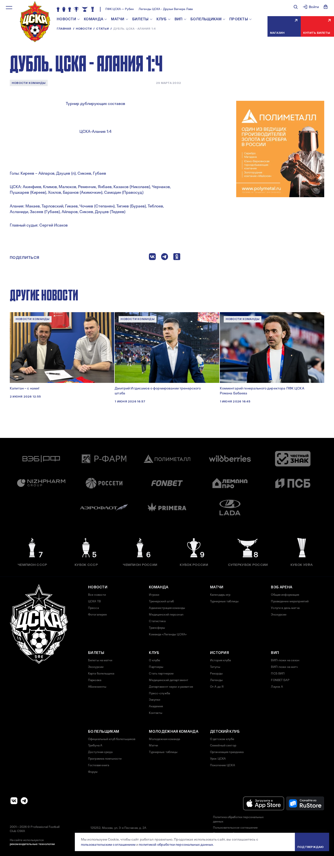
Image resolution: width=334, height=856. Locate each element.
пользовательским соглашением (108, 844)
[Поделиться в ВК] (152, 257)
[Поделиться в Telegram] (164, 257)
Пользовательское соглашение (235, 827)
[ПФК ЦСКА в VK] (14, 801)
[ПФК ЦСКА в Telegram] (24, 801)
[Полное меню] (9, 7)
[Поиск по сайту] (295, 6)
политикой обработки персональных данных (176, 844)
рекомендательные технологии (32, 844)
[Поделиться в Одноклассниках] (177, 257)
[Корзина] (325, 6)
